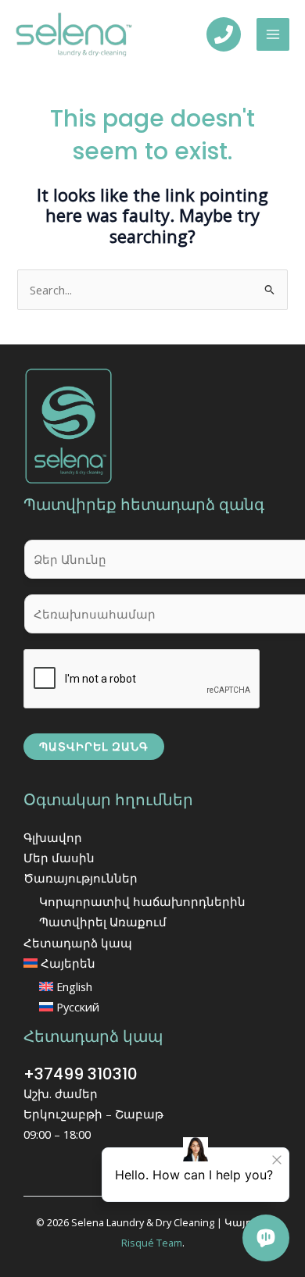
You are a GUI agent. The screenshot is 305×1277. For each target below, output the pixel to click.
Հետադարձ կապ (77, 943)
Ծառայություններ (80, 878)
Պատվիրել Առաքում (103, 921)
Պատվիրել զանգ (94, 746)
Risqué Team (151, 1243)
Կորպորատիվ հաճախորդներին (142, 901)
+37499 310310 (80, 1074)
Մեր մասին (59, 857)
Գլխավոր (52, 837)
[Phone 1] (223, 34)
